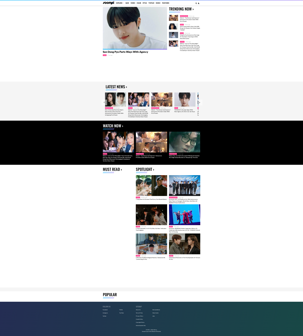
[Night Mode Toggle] (199, 3)
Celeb (139, 3)
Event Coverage (173, 197)
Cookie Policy (139, 319)
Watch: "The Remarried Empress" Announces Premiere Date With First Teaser (189, 19)
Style (145, 3)
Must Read (111, 169)
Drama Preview (109, 107)
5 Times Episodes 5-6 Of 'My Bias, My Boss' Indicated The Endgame (151, 229)
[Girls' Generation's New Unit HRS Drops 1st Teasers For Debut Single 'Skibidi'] (173, 26)
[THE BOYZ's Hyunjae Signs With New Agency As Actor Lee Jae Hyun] (184, 100)
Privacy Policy (139, 316)
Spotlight (144, 169)
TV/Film (182, 41)
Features (165, 3)
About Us (138, 309)
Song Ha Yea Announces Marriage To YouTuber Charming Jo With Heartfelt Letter (189, 36)
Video (133, 3)
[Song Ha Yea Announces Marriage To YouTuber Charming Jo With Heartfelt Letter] (173, 35)
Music (158, 3)
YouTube (121, 313)
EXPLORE (119, 3)
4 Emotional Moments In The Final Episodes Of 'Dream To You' (184, 258)
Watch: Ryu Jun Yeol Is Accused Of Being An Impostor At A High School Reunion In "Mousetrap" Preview (184, 156)
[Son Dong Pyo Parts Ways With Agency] (135, 28)
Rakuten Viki (155, 331)
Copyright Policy (140, 322)
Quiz (127, 3)
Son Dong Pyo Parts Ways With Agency (125, 51)
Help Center (155, 313)
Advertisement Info (141, 325)
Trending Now (180, 9)
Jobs (153, 316)
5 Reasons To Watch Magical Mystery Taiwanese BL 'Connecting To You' (150, 258)
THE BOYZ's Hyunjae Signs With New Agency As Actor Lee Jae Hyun (184, 110)
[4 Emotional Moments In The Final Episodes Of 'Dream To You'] (184, 243)
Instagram (105, 313)
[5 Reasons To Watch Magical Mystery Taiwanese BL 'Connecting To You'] (151, 243)
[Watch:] (138, 100)
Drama (137, 197)
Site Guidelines (156, 309)
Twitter (104, 316)
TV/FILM (151, 3)
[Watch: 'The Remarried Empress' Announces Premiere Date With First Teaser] (173, 18)
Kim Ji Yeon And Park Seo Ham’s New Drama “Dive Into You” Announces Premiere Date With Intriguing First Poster (114, 112)
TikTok (121, 309)
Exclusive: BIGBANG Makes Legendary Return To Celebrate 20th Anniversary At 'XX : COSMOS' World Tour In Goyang (184, 230)
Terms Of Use (139, 313)
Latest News (115, 86)
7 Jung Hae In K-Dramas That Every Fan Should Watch (151, 199)
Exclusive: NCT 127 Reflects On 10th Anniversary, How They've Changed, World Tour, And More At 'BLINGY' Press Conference (183, 200)
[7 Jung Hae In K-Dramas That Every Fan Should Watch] (151, 185)
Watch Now (112, 125)
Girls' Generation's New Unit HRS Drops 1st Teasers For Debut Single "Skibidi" (190, 28)
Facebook (105, 309)
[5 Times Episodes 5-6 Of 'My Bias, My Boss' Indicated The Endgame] (151, 214)
